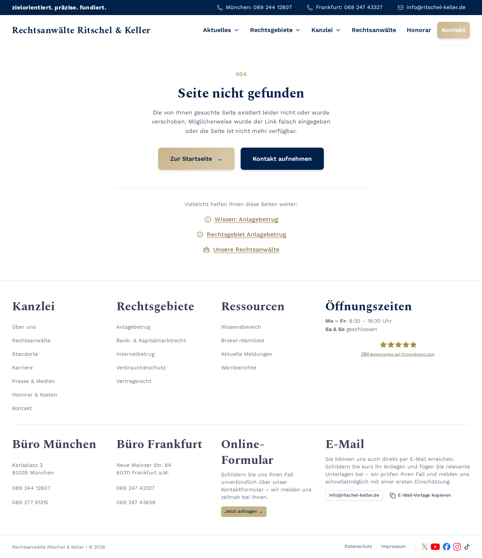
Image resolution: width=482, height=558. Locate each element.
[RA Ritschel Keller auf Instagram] (457, 546)
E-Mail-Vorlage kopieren (424, 495)
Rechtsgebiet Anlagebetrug (246, 234)
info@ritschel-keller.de (354, 495)
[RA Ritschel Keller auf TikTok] (467, 547)
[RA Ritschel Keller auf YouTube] (435, 546)
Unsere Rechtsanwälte (246, 249)
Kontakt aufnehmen (282, 158)
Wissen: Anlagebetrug (246, 219)
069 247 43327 (135, 488)
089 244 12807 (31, 488)
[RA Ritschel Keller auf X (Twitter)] (425, 547)
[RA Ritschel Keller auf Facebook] (446, 546)
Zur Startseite (196, 158)
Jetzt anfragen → (244, 511)
